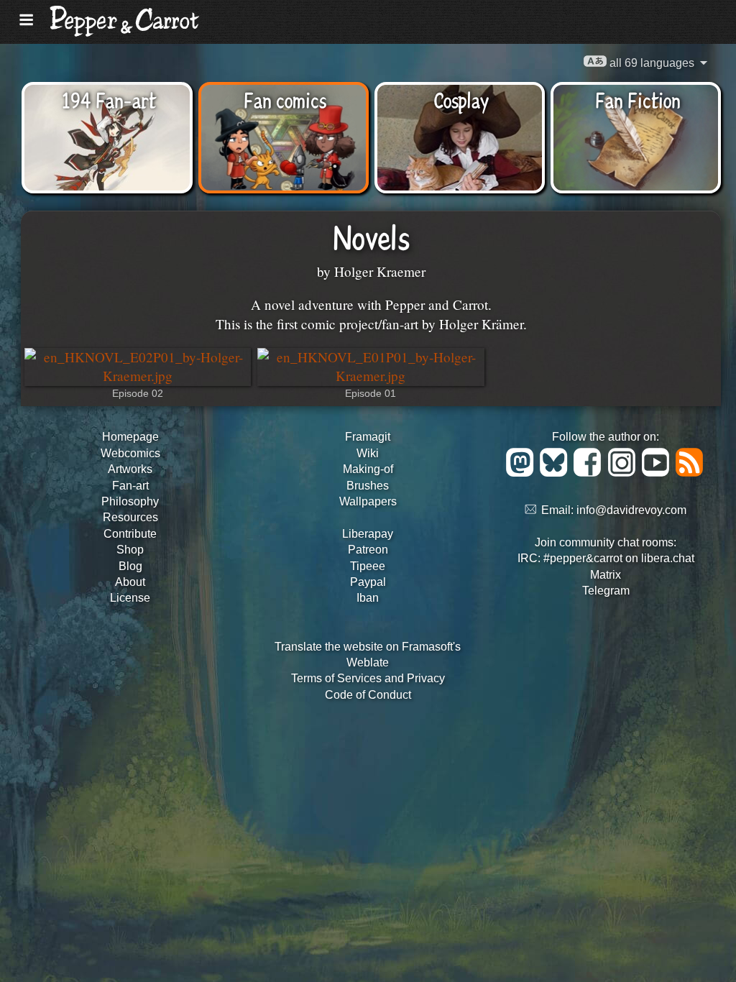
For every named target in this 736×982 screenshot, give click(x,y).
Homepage (130, 437)
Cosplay (461, 99)
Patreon (368, 549)
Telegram (606, 590)
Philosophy (130, 501)
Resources (130, 517)
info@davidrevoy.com (631, 510)
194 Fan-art (109, 99)
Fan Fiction (638, 99)
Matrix (605, 575)
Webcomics (130, 453)
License (130, 598)
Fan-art (130, 485)
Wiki (367, 453)
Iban (367, 598)
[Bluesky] (556, 473)
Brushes (367, 485)
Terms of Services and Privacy (368, 678)
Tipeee (367, 566)
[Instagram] (624, 473)
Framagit (367, 437)
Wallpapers (368, 501)
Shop (130, 549)
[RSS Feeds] (690, 473)
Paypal (368, 582)
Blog (130, 566)
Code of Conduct (368, 695)
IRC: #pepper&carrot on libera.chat (606, 558)
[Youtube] (658, 473)
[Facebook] (590, 473)
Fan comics (285, 99)
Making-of (368, 469)
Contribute (130, 534)
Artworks (130, 469)
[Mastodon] (522, 473)
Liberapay (367, 534)
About (130, 582)
